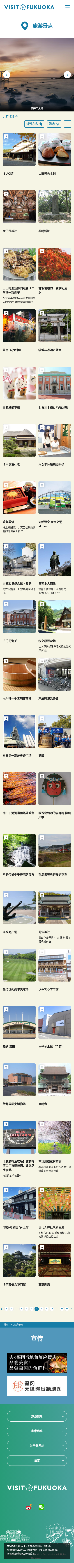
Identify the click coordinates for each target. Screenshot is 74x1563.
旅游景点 (18, 1324)
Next (67, 74)
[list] (67, 124)
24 (67, 1309)
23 (62, 1309)
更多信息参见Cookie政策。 (22, 1554)
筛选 (52, 123)
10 (52, 1309)
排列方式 (32, 123)
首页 (6, 1324)
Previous (6, 74)
